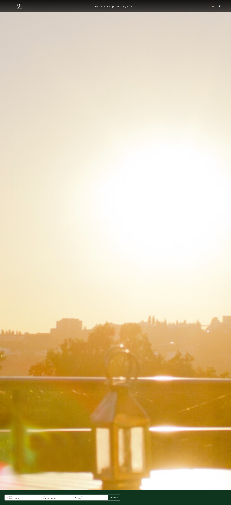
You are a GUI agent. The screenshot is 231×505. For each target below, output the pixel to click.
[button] (214, 6)
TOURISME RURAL (102, 6)
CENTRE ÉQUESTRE (123, 6)
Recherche (114, 497)
